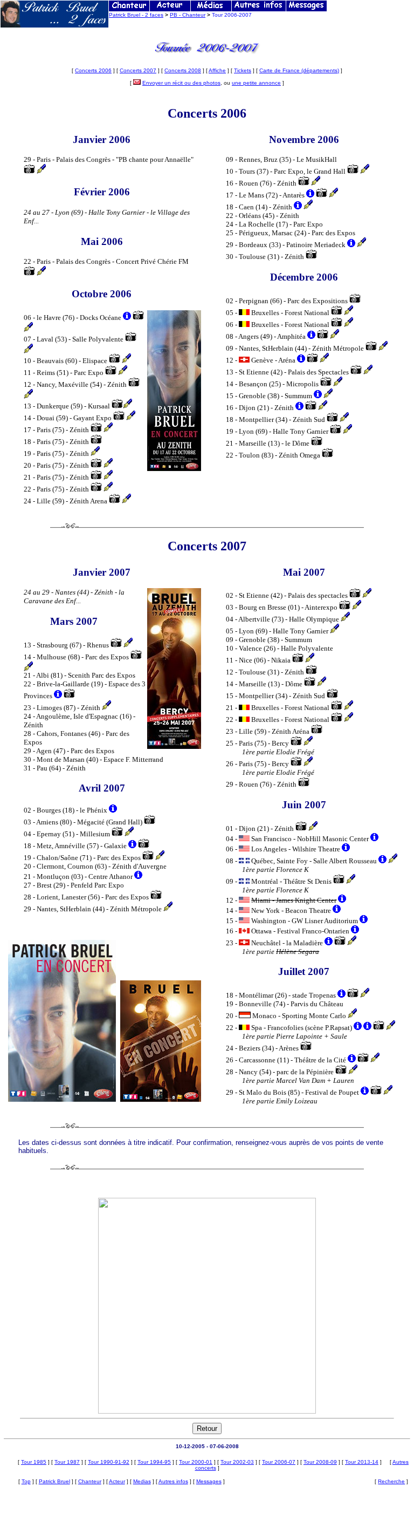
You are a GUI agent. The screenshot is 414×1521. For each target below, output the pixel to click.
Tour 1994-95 (154, 1462)
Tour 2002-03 (237, 1462)
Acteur (117, 1481)
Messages (209, 1481)
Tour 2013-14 (361, 1462)
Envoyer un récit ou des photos (181, 83)
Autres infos (173, 1481)
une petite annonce (256, 83)
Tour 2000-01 (195, 1462)
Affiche (217, 70)
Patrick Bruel (54, 1481)
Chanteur (89, 1481)
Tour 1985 (33, 1462)
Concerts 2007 (138, 70)
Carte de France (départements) (299, 70)
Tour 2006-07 (278, 1462)
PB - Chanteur (187, 15)
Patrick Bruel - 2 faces (136, 15)
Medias (142, 1481)
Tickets (242, 70)
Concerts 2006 (93, 70)
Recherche (391, 1481)
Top (26, 1481)
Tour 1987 (67, 1462)
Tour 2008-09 (320, 1462)
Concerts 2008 (182, 70)
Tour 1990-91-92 (108, 1462)
